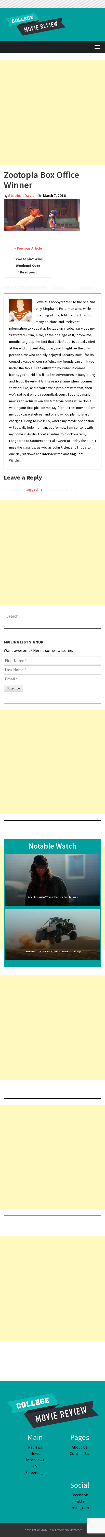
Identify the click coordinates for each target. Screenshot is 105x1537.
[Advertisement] (52, 112)
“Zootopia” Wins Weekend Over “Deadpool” (28, 265)
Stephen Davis (21, 195)
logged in (33, 489)
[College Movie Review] (52, 1409)
